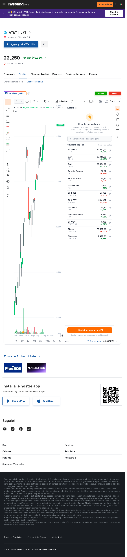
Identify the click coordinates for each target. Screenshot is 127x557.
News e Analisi (40, 74)
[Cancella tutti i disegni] (8, 196)
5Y (60, 341)
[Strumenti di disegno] (13, 221)
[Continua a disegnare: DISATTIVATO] (8, 170)
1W (22, 341)
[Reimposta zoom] (47, 330)
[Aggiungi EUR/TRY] (109, 201)
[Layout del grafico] (92, 101)
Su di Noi (69, 445)
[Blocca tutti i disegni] (8, 175)
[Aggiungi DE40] (109, 158)
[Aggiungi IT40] (109, 151)
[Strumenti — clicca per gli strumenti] (8, 150)
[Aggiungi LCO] (109, 179)
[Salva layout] (100, 101)
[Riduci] (30, 330)
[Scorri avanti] (43, 330)
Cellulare (6, 451)
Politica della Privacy (37, 537)
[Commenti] (117, 130)
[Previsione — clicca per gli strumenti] (8, 144)
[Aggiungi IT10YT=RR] (109, 223)
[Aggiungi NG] (109, 187)
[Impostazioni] (62, 335)
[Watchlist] (117, 108)
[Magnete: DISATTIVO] (8, 164)
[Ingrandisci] (34, 330)
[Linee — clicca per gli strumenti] (8, 109)
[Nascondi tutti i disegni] (8, 181)
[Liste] (117, 119)
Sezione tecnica (75, 74)
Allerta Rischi (57, 537)
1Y (54, 341)
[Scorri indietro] (39, 330)
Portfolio (6, 457)
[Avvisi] (117, 114)
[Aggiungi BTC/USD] (109, 230)
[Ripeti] (84, 101)
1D (16, 341)
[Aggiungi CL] (109, 172)
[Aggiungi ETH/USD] (109, 237)
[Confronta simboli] (27, 101)
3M (34, 341)
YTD (48, 341)
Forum (93, 74)
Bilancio (57, 74)
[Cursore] (8, 102)
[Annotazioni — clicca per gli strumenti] (8, 156)
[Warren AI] (117, 136)
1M (28, 341)
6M (40, 341)
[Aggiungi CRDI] (109, 208)
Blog (4, 445)
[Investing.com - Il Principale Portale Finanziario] (18, 4)
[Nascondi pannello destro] (64, 221)
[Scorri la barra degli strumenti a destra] (118, 101)
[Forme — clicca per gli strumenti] (8, 121)
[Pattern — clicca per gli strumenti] (8, 139)
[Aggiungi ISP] (109, 216)
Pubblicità (70, 451)
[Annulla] (79, 101)
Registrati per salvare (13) (91, 330)
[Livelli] (8, 188)
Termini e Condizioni (13, 537)
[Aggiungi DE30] (109, 165)
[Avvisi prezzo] (72, 101)
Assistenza (70, 457)
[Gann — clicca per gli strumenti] (8, 133)
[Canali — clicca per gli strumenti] (8, 115)
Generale (9, 74)
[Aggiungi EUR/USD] (109, 194)
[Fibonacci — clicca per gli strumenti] (8, 127)
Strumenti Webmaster (13, 464)
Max (67, 341)
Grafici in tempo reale (13, 82)
